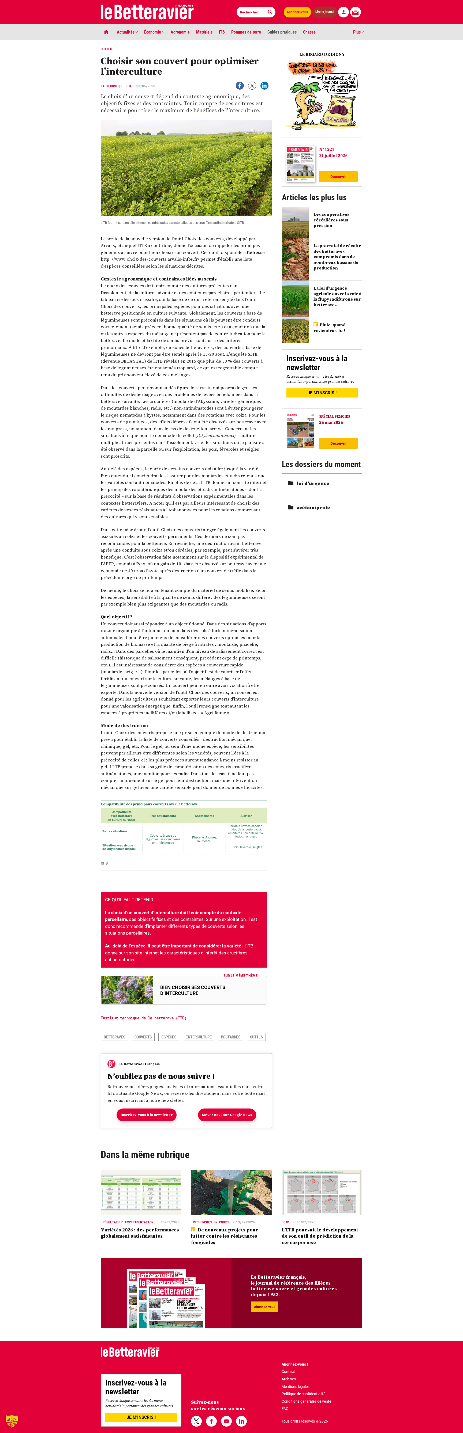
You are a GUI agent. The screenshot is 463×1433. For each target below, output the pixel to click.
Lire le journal (325, 12)
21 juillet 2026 (333, 155)
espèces (168, 1037)
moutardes (230, 1037)
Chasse (309, 32)
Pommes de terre (246, 32)
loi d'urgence (313, 483)
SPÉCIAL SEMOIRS (334, 416)
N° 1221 (326, 149)
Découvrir (338, 176)
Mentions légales (295, 1386)
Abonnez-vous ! (295, 1364)
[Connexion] (343, 12)
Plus (357, 32)
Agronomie (180, 32)
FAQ (285, 1408)
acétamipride (313, 507)
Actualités (126, 32)
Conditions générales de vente (306, 1401)
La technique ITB (116, 86)
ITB (222, 32)
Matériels (204, 32)
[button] (12, 1421)
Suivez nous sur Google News (227, 1115)
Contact (288, 1371)
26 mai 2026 (331, 422)
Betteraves (114, 1037)
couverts (143, 1037)
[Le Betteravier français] (147, 12)
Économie (153, 32)
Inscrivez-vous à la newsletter (147, 1115)
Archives (289, 1379)
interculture (199, 1037)
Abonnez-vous (297, 12)
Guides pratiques (282, 32)
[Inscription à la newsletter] (355, 12)
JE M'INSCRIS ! (322, 392)
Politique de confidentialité (303, 1394)
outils (256, 1037)
